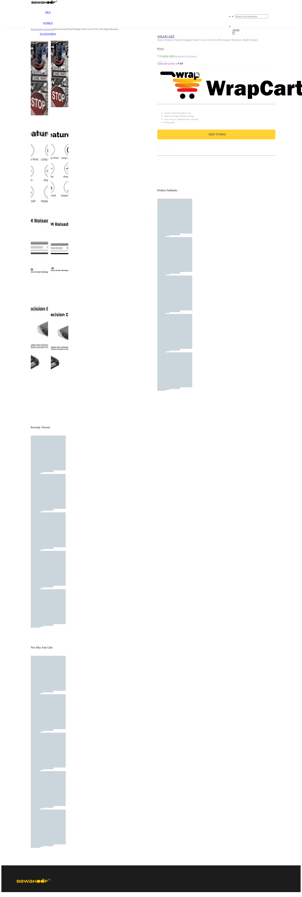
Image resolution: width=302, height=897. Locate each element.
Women (48, 23)
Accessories (48, 34)
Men (48, 12)
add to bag (217, 134)
